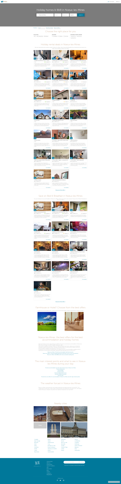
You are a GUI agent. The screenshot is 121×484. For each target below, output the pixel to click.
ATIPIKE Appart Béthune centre (57, 120)
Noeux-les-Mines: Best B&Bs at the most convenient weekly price (60, 354)
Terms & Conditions (51, 465)
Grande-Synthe (51, 451)
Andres (49, 450)
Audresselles (77, 450)
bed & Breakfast (37, 251)
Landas (62, 448)
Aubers (49, 439)
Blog (48, 470)
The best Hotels (60, 371)
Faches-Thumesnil (78, 445)
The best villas (60, 375)
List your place (50, 461)
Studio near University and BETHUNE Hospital (79, 60)
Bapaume (77, 447)
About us (48, 462)
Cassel (35, 450)
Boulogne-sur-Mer (51, 445)
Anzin (35, 444)
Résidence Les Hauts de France (57, 231)
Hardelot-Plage (64, 447)
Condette (36, 439)
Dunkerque (77, 444)
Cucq (49, 444)
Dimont (76, 439)
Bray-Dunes (36, 451)
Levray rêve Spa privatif (56, 271)
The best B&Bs (60, 370)
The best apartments (60, 369)
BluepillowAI (49, 474)
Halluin (49, 440)
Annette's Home (37, 231)
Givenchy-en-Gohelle (52, 448)
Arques (62, 450)
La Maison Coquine (37, 179)
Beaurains (36, 442)
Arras (76, 448)
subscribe (82, 462)
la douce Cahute (37, 140)
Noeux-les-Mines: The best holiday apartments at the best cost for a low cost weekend (60, 353)
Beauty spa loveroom (74, 271)
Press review (49, 468)
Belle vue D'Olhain (74, 120)
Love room (36, 291)
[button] (57, 480)
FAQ (47, 467)
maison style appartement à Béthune (59, 179)
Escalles (62, 445)
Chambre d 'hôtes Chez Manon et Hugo (78, 251)
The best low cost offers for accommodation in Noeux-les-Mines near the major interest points (60, 376)
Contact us (49, 473)
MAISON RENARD (37, 271)
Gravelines (36, 447)
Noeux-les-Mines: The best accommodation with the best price (60, 352)
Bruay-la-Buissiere (51, 447)
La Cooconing (36, 120)
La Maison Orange (74, 80)
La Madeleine (77, 440)
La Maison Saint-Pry (37, 100)
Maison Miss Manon (74, 140)
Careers (48, 471)
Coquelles (77, 442)
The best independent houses (60, 372)
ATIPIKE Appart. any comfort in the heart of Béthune (61, 60)
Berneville (63, 444)
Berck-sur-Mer (64, 442)
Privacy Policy (49, 464)
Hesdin (35, 448)
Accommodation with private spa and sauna (78, 231)
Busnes (62, 440)
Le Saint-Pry (73, 100)
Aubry (35, 445)
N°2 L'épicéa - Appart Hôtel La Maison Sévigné (60, 140)
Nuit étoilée (36, 80)
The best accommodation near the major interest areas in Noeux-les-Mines (60, 367)
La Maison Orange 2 (56, 100)
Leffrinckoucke (51, 442)
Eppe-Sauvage (37, 440)
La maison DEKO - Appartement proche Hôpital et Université (63, 80)
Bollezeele (63, 439)
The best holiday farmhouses (60, 374)
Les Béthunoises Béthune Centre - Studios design (43, 60)
